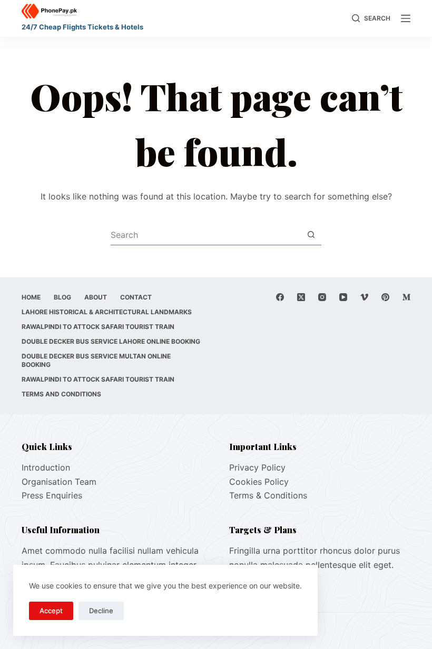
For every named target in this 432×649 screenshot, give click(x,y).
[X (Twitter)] (301, 297)
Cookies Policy (259, 481)
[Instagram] (322, 297)
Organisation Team (59, 481)
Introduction (46, 467)
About (95, 297)
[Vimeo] (364, 297)
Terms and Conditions (61, 394)
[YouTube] (343, 297)
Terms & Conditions (268, 495)
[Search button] (310, 234)
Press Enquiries (52, 495)
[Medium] (406, 297)
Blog (62, 297)
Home (31, 297)
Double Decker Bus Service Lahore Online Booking (111, 341)
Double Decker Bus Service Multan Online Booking (96, 360)
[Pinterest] (385, 297)
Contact (136, 297)
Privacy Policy (257, 467)
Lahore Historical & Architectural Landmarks (107, 312)
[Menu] (405, 18)
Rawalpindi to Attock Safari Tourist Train (98, 327)
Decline (101, 610)
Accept (51, 610)
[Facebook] (280, 297)
